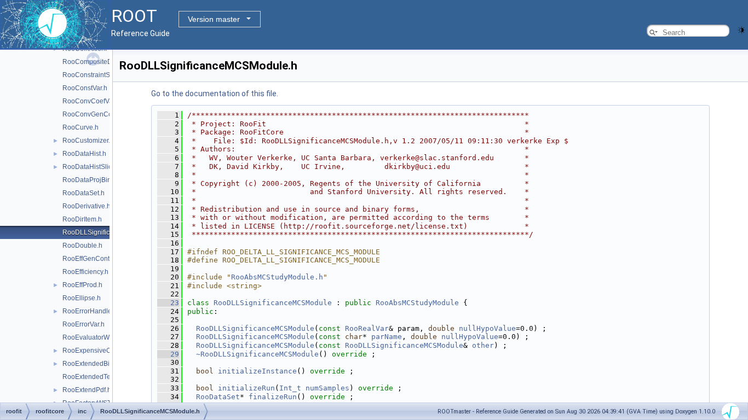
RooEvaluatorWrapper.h (98, 337)
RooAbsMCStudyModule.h (277, 277)
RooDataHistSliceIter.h (96, 167)
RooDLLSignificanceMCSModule (273, 303)
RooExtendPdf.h (86, 390)
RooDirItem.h (82, 219)
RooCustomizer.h (88, 140)
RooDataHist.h (84, 154)
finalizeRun (273, 397)
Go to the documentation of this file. (214, 93)
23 (168, 303)
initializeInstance (257, 371)
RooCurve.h (80, 127)
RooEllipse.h (81, 298)
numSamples (327, 388)
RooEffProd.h (82, 285)
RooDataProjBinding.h (96, 180)
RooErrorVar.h (83, 324)
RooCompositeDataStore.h (102, 62)
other (483, 345)
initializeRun (246, 388)
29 (168, 354)
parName (386, 336)
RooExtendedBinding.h (97, 364)
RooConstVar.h (84, 88)
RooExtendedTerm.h (93, 377)
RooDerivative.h (86, 206)
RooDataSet (218, 397)
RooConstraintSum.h (93, 75)
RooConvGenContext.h (97, 114)
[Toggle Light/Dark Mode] (741, 29)
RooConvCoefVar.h (91, 101)
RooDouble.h (82, 245)
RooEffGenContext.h (93, 258)
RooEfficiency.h (85, 272)
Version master (214, 19)
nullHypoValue (487, 328)
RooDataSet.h (83, 193)
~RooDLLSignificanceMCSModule (257, 354)
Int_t (290, 388)
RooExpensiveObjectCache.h (106, 350)
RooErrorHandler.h (90, 311)
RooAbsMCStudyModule (417, 303)
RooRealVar (367, 328)
